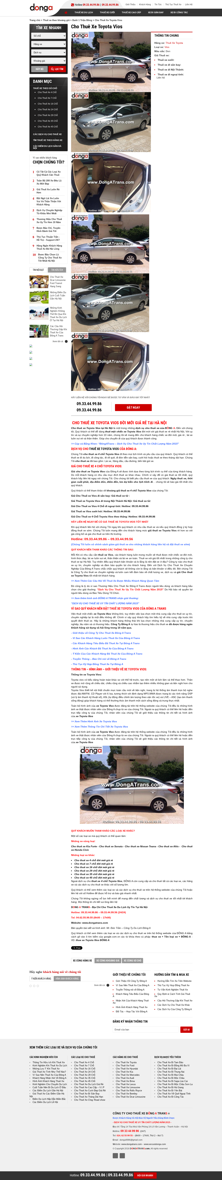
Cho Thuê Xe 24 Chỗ (48, 109)
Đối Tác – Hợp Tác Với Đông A (131, 1011)
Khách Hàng (145, 4)
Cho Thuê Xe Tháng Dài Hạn (88, 1096)
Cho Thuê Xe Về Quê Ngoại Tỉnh (173, 1093)
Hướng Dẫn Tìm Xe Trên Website (174, 981)
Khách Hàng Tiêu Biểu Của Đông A (131, 995)
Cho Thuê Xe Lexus (126, 1084)
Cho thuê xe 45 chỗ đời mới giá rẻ (94, 877)
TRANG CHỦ (66, 12)
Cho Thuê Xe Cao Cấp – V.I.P (89, 1087)
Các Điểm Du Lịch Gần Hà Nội (47, 147)
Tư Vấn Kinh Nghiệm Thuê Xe (172, 989)
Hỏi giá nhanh (145, 1175)
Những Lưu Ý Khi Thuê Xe (46, 1068)
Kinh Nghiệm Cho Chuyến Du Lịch (50, 1084)
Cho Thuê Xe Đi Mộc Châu (170, 1078)
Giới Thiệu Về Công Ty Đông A (131, 981)
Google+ (122, 1155)
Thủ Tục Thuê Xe (173, 4)
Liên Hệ (189, 4)
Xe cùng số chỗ (132, 960)
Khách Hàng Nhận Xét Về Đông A (49, 1078)
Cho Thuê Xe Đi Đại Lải (169, 1068)
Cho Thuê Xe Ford (125, 1065)
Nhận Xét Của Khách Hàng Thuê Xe (131, 1001)
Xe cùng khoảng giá (107, 960)
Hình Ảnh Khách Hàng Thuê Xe (131, 1007)
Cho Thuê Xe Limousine (128, 1087)
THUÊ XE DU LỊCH (84, 12)
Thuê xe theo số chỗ (45, 88)
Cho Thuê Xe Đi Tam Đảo (170, 1062)
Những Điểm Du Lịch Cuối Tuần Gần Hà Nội (58, 295)
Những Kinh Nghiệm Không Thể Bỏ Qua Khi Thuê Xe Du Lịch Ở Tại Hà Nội (58, 314)
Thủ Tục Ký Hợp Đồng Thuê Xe (173, 985)
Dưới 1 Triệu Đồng (82, 20)
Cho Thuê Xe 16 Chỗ (48, 104)
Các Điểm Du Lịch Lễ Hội (45, 1102)
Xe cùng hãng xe (82, 960)
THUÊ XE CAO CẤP (131, 12)
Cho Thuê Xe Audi (125, 1078)
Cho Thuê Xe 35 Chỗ (48, 121)
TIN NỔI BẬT (38, 270)
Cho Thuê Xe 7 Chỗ (47, 98)
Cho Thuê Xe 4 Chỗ (47, 92)
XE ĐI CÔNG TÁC (179, 12)
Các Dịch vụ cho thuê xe (47, 134)
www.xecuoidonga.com (155, 1144)
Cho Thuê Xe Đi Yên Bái (169, 1090)
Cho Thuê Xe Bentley (126, 1093)
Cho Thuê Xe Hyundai (127, 1068)
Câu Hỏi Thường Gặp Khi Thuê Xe (174, 1000)
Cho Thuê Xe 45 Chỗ (48, 126)
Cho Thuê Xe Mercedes (128, 1075)
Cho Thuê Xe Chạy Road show (89, 1100)
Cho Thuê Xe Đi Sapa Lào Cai (172, 1081)
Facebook (115, 1155)
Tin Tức (158, 4)
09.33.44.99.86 (91, 4)
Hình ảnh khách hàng (67, 978)
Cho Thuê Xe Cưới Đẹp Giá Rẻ (90, 1090)
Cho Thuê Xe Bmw (125, 1081)
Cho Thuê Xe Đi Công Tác (170, 1096)
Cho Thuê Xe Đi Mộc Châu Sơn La (175, 1084)
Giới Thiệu (130, 4)
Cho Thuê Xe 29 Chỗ (48, 115)
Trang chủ (34, 20)
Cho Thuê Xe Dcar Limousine (130, 1096)
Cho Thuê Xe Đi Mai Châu (170, 1075)
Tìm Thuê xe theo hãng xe (47, 140)
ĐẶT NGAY (133, 407)
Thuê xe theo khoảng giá (56, 20)
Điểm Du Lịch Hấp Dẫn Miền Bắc (49, 1099)
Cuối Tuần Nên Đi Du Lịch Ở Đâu (49, 1087)
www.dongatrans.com (131, 1144)
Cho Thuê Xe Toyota (126, 1062)
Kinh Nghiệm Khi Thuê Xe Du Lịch (50, 1065)
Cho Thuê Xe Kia (124, 1071)
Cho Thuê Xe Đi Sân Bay (87, 1093)
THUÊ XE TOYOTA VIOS (104, 449)
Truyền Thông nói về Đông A (130, 989)
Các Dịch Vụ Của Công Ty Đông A (174, 1009)
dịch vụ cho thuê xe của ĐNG (155, 428)
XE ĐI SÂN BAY (156, 12)
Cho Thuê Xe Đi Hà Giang (170, 1087)
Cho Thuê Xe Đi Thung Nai (170, 1071)
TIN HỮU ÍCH (57, 270)
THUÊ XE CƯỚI (107, 12)
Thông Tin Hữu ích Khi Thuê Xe (49, 1062)
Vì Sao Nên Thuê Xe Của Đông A (132, 985)
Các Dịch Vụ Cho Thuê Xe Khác (173, 1005)
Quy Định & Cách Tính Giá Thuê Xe (172, 995)
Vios (167, 47)
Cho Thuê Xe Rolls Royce (129, 1090)
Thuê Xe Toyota (174, 42)
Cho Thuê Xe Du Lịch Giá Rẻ (88, 1084)
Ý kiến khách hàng (41, 978)
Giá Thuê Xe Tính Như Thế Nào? (49, 1071)
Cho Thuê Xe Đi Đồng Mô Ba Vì (173, 1065)
